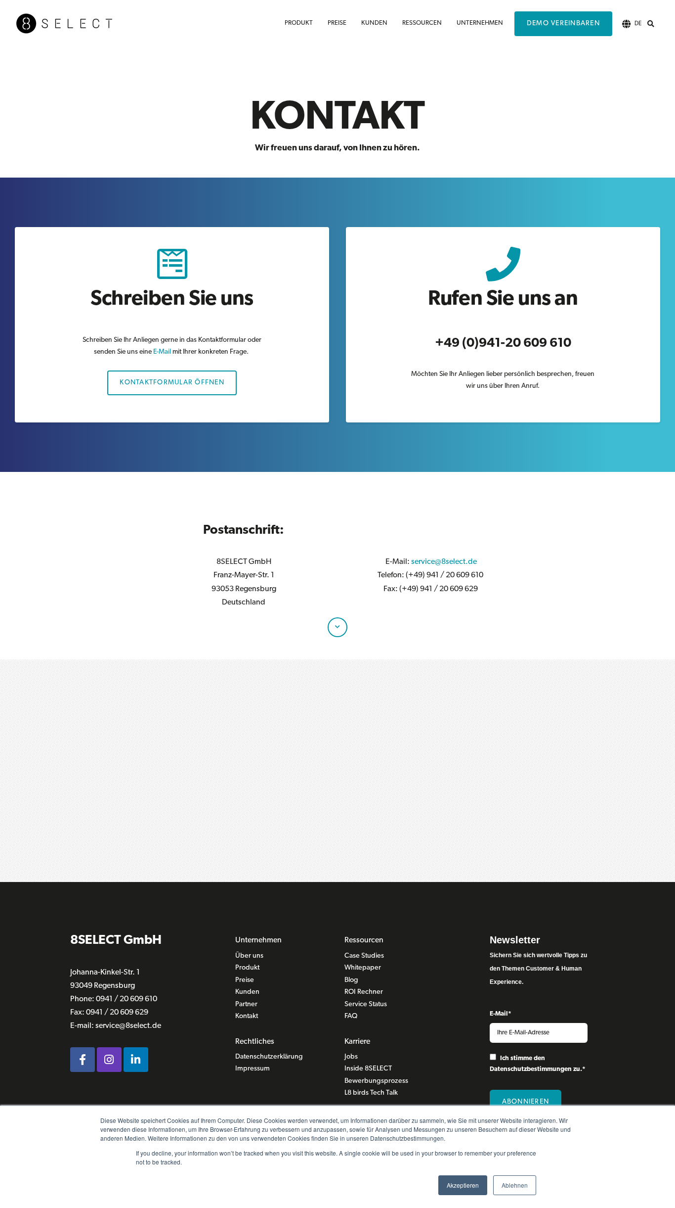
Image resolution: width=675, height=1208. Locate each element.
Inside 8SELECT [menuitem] (368, 1068)
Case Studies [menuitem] (364, 956)
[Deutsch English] (626, 24)
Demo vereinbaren (563, 23)
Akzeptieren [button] (463, 1185)
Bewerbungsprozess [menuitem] (376, 1081)
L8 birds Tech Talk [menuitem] (371, 1093)
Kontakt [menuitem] (246, 1016)
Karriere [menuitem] (357, 1042)
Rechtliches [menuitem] (254, 1042)
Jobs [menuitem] (351, 1057)
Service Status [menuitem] (365, 1004)
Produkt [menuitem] (299, 23)
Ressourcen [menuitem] (422, 23)
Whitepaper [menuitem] (362, 968)
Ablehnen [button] (515, 1185)
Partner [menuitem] (246, 1004)
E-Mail (162, 352)
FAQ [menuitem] (350, 1016)
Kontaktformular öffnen (172, 382)
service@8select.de (444, 562)
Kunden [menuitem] (374, 23)
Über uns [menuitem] (249, 956)
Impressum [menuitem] (252, 1068)
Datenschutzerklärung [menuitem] (269, 1057)
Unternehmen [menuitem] (480, 23)
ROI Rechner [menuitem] (363, 992)
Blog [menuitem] (351, 980)
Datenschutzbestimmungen (531, 1069)
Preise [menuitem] (337, 23)
